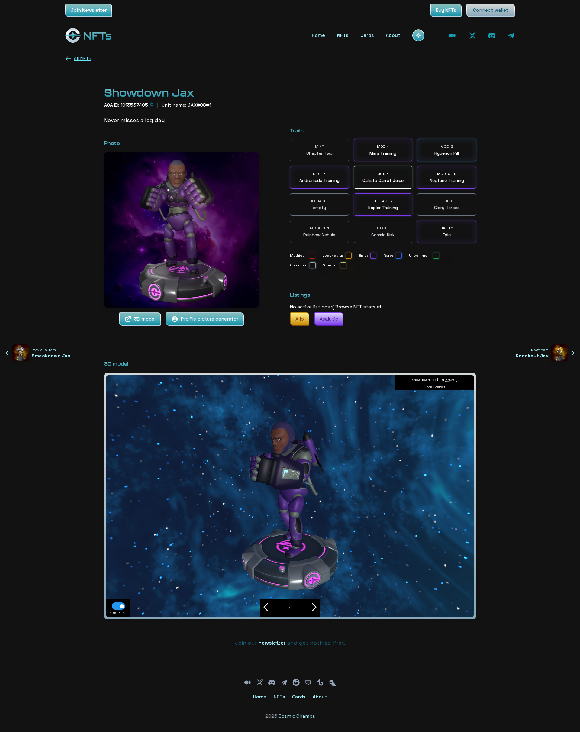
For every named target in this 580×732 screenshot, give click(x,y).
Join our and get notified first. (290, 642)
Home (318, 35)
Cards (367, 35)
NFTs (342, 35)
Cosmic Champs (297, 716)
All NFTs (82, 58)
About (393, 35)
